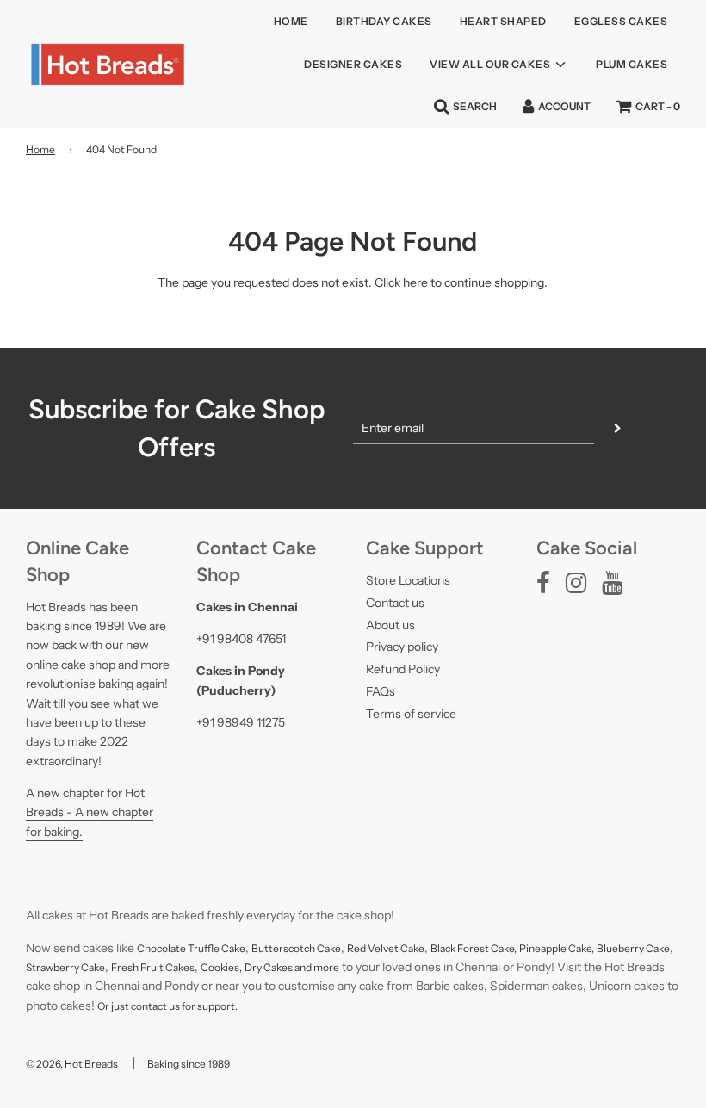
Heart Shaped (503, 21)
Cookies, (221, 967)
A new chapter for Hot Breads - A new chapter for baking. (89, 812)
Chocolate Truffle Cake (191, 948)
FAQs (380, 691)
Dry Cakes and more (292, 967)
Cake (412, 948)
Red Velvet (373, 948)
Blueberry (621, 948)
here (415, 282)
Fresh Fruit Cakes (153, 967)
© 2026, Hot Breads (72, 1063)
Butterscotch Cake (296, 948)
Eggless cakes (621, 21)
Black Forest (460, 948)
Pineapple (543, 948)
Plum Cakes (631, 64)
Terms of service (411, 713)
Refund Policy (403, 669)
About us (390, 625)
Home (291, 21)
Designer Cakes (353, 64)
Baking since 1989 (188, 1063)
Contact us (395, 602)
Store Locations (408, 580)
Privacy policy (402, 646)
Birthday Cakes (384, 21)
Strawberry (53, 967)
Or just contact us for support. (167, 1006)
